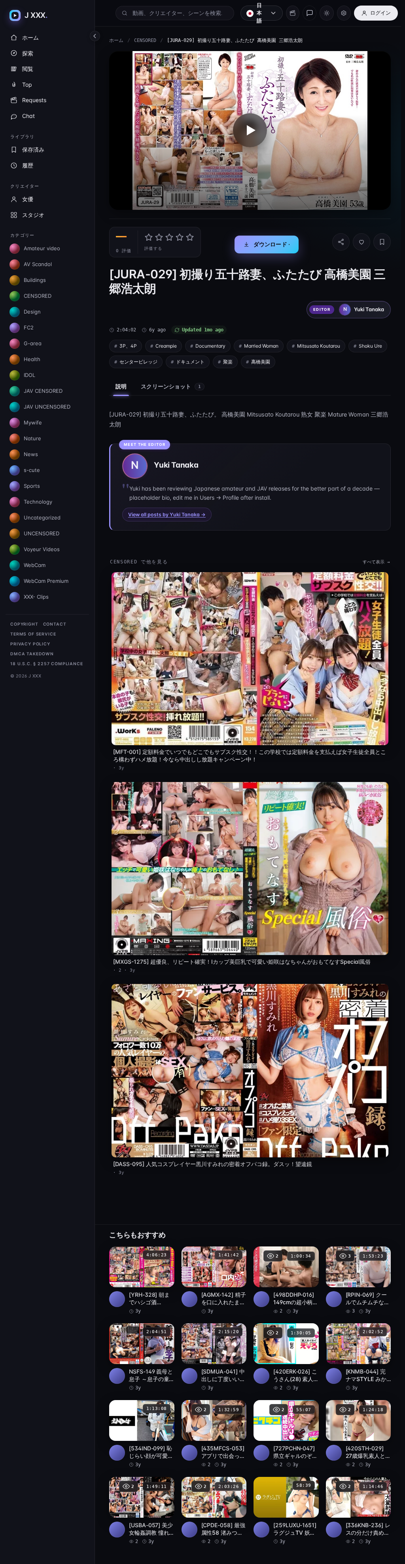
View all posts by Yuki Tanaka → (167, 512)
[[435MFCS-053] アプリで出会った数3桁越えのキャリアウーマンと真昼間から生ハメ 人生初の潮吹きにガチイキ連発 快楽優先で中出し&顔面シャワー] (212, 1423)
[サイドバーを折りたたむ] (95, 36)
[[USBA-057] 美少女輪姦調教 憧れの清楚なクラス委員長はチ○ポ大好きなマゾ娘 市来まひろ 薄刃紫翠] (141, 1499)
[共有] (337, 240)
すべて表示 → (372, 560)
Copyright (24, 624)
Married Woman (261, 344)
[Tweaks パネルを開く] (344, 13)
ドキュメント (232, 360)
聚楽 (269, 360)
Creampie (166, 344)
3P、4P (128, 344)
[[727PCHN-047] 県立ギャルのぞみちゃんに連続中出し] (284, 1423)
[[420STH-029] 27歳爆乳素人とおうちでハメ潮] (355, 1423)
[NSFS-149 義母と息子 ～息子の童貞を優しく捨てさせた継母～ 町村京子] (141, 1346)
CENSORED (145, 40)
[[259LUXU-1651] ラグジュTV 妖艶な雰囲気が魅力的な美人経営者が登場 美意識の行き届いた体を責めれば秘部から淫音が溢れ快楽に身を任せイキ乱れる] (284, 1499)
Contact (54, 624)
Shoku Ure (131, 360)
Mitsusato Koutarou (318, 344)
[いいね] (357, 240)
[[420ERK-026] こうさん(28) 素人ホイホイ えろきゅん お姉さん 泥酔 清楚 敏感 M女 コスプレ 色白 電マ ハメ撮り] (284, 1346)
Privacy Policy (30, 644)
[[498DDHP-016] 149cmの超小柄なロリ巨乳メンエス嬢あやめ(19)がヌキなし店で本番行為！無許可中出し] (284, 1270)
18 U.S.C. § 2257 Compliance (46, 663)
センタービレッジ (180, 360)
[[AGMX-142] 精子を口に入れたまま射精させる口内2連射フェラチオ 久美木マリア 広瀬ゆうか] (212, 1270)
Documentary (210, 344)
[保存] (378, 240)
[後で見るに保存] (163, 1245)
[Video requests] (292, 13)
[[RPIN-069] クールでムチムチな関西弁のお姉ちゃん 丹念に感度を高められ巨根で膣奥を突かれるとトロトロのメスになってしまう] (355, 1270)
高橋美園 (302, 360)
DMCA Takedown (32, 653)
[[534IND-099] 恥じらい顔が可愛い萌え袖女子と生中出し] (141, 1423)
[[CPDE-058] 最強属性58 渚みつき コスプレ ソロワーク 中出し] (212, 1499)
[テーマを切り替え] (326, 13)
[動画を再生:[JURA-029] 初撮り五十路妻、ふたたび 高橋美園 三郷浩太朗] (248, 129)
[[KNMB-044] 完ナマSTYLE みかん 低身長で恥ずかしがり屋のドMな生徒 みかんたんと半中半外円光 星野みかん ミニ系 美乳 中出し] (355, 1346)
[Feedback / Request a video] (309, 13)
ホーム (116, 40)
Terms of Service (33, 634)
